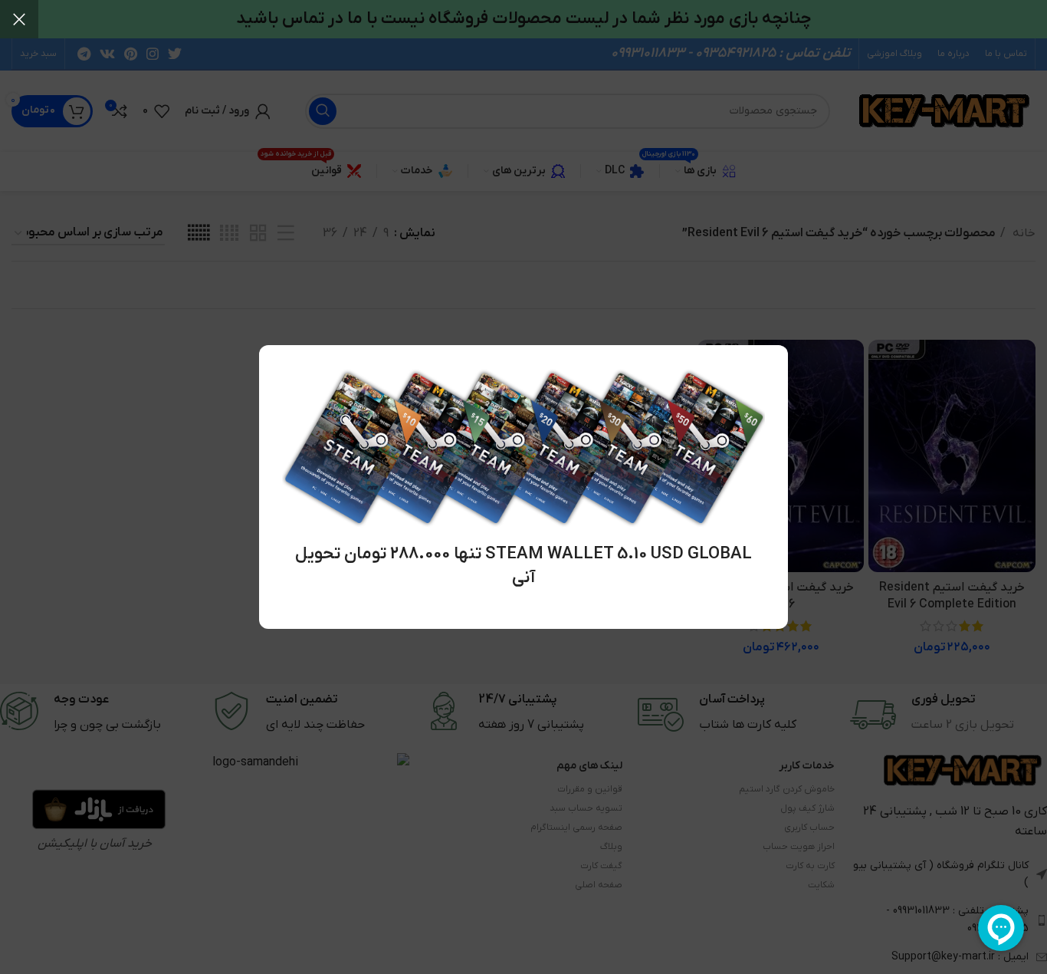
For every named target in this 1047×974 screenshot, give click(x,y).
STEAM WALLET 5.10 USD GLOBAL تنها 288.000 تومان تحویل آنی (523, 566)
